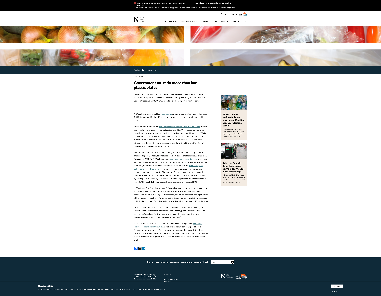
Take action (205, 21)
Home (135, 76)
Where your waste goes (189, 21)
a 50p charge (166, 114)
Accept (337, 286)
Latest (215, 21)
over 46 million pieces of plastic (183, 159)
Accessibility (167, 281)
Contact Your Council (170, 279)
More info (162, 289)
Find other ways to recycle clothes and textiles (213, 3)
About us (224, 21)
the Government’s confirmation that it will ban (179, 126)
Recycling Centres (171, 21)
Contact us (235, 21)
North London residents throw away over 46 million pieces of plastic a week (233, 120)
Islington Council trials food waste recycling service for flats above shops (233, 167)
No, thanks (334, 291)
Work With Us (168, 277)
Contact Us (167, 274)
